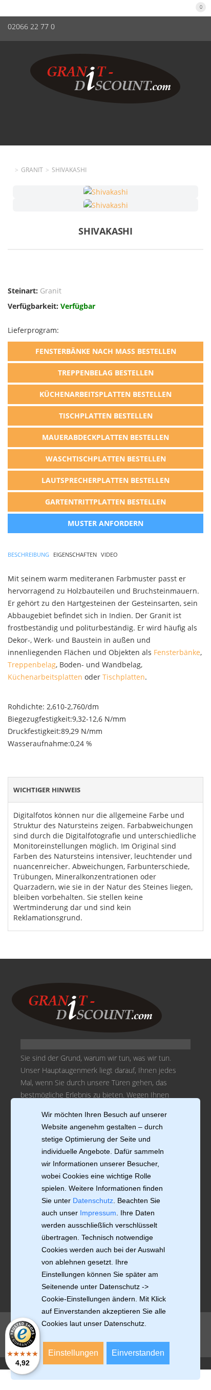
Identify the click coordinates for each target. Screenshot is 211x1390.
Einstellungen (73, 1353)
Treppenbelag (32, 664)
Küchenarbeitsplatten (45, 677)
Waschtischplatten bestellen (106, 459)
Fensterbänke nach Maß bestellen (105, 351)
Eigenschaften (75, 554)
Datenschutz (93, 1200)
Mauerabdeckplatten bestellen (105, 437)
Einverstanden (138, 1353)
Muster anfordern (105, 523)
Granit (32, 170)
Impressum (98, 1213)
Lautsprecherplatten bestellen (105, 480)
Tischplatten (123, 677)
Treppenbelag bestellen (106, 372)
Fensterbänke (177, 652)
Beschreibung (28, 554)
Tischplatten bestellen (106, 415)
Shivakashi (69, 170)
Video (109, 554)
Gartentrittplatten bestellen (105, 502)
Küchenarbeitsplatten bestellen (105, 394)
